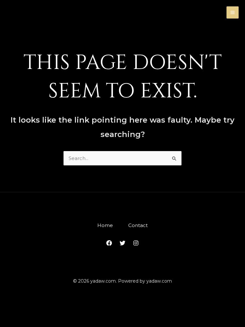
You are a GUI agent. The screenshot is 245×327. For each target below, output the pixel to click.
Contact (138, 225)
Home (105, 225)
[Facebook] (109, 243)
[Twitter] (122, 243)
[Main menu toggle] (232, 12)
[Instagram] (136, 243)
